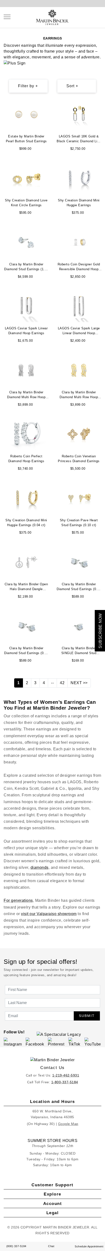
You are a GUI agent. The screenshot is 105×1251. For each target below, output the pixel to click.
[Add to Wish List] (47, 103)
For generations (18, 900)
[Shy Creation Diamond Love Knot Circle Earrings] (26, 178)
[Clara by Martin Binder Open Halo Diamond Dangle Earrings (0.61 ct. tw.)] (26, 562)
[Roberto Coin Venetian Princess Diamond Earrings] (79, 434)
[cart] (100, 17)
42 (62, 683)
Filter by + (28, 86)
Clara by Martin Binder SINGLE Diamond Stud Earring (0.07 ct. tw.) (78, 651)
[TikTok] (75, 1042)
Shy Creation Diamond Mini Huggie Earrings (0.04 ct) (26, 522)
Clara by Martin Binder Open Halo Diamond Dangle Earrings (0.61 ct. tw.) (26, 587)
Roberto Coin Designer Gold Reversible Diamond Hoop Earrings (79, 267)
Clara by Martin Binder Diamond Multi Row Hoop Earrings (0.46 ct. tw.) (26, 395)
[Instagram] (14, 1042)
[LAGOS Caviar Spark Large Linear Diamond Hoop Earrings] (79, 306)
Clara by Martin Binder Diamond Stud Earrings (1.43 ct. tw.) (26, 267)
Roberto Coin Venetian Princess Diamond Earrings (79, 458)
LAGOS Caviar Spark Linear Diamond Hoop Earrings (26, 330)
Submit (87, 1016)
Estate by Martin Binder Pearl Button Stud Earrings (26, 139)
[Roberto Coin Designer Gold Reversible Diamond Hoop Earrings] (79, 242)
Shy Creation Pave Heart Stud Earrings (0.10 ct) (79, 522)
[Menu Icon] (7, 17)
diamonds (40, 867)
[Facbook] (36, 1042)
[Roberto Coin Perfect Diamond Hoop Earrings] (26, 434)
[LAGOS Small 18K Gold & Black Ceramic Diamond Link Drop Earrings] (79, 114)
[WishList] (95, 17)
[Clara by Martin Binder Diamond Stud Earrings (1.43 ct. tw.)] (26, 242)
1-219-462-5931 (65, 1075)
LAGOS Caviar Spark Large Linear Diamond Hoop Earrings (79, 331)
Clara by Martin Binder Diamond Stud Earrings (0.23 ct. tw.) (26, 651)
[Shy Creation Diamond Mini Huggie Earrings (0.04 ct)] (26, 498)
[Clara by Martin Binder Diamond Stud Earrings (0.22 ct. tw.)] (79, 562)
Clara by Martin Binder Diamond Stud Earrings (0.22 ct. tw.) (79, 587)
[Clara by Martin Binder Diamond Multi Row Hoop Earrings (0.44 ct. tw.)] (79, 370)
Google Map (68, 1124)
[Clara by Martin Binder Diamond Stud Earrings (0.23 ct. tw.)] (26, 626)
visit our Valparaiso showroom (49, 914)
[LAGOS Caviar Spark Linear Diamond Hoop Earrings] (26, 306)
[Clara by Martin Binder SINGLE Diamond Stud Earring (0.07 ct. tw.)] (79, 626)
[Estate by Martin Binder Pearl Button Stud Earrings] (26, 114)
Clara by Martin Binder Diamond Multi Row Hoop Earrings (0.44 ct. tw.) (79, 395)
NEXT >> (79, 683)
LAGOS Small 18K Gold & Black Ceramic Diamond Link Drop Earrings (79, 139)
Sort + (72, 86)
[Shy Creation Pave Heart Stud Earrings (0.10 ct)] (79, 498)
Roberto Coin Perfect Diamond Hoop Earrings (26, 458)
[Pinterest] (57, 1042)
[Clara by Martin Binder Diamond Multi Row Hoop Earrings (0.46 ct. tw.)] (26, 370)
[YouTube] (93, 1042)
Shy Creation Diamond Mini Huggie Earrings (79, 202)
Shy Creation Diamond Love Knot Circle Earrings (26, 202)
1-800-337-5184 (64, 1082)
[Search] (90, 17)
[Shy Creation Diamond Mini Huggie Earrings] (79, 178)
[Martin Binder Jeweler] (52, 1060)
